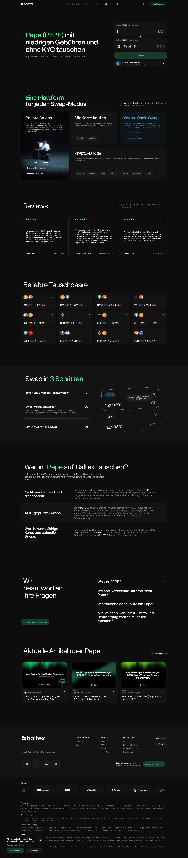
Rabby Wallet (122, 847)
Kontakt (104, 748)
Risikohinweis (128, 752)
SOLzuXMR (41, 818)
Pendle (89, 840)
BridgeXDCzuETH (53, 827)
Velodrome (131, 840)
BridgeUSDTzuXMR (27, 827)
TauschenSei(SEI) (38, 811)
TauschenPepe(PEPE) (91, 808)
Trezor (153, 847)
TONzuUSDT (95, 818)
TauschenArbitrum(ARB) (127, 808)
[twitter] (36, 764)
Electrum (57, 847)
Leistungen (107, 4)
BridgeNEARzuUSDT (80, 827)
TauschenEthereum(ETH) (43, 806)
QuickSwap (111, 840)
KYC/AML (127, 742)
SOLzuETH (157, 818)
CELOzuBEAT (123, 818)
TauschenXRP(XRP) (107, 806)
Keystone (76, 847)
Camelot (61, 837)
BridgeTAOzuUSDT (134, 830)
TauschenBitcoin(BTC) (28, 806)
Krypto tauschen (75, 4)
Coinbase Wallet (49, 847)
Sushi (151, 840)
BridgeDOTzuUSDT (94, 830)
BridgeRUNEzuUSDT (53, 830)
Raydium (118, 840)
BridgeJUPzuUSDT (120, 830)
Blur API (47, 837)
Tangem (148, 847)
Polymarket (103, 840)
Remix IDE (139, 840)
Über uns (79, 742)
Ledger (82, 847)
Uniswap (124, 840)
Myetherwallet (97, 847)
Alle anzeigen (157, 653)
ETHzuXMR (33, 818)
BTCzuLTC (24, 821)
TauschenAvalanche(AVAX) (59, 808)
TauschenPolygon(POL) (159, 808)
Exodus (64, 847)
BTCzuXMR (24, 818)
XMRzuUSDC (51, 818)
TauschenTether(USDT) (60, 806)
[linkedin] (46, 764)
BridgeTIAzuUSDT (158, 827)
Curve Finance (86, 837)
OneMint (50, 840)
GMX (130, 837)
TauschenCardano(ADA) (28, 808)
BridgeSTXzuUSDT (107, 827)
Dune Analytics (105, 837)
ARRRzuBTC (113, 818)
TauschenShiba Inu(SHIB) (76, 808)
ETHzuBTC (77, 818)
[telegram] (26, 764)
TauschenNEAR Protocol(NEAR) (109, 808)
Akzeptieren (15, 850)
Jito (134, 837)
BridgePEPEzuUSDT (67, 830)
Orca (62, 840)
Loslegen (140, 55)
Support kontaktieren (154, 764)
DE (144, 4)
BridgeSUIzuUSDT (133, 827)
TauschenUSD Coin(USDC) (138, 806)
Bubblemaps (54, 837)
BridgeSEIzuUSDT (145, 827)
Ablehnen (34, 850)
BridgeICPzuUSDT (27, 830)
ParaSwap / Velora (80, 840)
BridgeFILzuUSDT (80, 830)
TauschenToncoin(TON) (122, 806)
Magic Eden (155, 837)
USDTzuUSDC (139, 818)
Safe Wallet (130, 847)
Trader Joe (158, 840)
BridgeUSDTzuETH (41, 827)
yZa (161, 31)
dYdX (112, 837)
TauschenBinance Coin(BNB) (76, 806)
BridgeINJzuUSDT (94, 827)
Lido (149, 837)
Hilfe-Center (106, 752)
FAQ (102, 745)
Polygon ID (95, 840)
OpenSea (56, 840)
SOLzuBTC (149, 818)
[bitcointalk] (56, 764)
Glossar (104, 742)
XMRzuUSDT (60, 818)
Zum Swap (44, 172)
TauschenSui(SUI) (26, 811)
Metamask (89, 847)
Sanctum (146, 840)
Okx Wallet (106, 847)
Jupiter (139, 837)
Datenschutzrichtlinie (15, 845)
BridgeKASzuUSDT (40, 830)
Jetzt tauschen (157, 4)
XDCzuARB (104, 818)
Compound (69, 837)
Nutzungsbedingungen (132, 745)
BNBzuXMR (69, 818)
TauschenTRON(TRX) (43, 808)
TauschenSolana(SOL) (93, 806)
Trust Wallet (160, 847)
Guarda (69, 847)
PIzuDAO (131, 818)
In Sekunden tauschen (35, 622)
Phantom (114, 847)
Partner (96, 4)
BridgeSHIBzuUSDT (66, 827)
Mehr (118, 4)
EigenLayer (118, 837)
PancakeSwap (69, 840)
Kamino (144, 837)
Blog (87, 4)
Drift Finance (95, 837)
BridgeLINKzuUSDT (107, 830)
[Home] (43, 4)
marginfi (162, 837)
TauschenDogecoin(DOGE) (156, 806)
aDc (160, 46)
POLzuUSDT (86, 818)
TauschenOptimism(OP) (143, 808)
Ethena (125, 837)
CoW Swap (77, 837)
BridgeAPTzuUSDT (120, 827)
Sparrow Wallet (139, 847)
